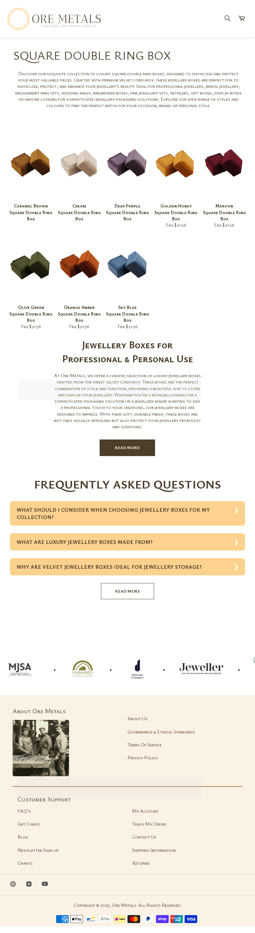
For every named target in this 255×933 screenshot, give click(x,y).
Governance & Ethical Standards (161, 732)
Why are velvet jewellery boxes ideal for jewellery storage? (109, 566)
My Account (145, 811)
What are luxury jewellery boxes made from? (85, 542)
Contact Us (144, 837)
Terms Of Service (145, 744)
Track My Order (149, 824)
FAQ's (24, 811)
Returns (141, 863)
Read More (127, 447)
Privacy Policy (143, 757)
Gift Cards (29, 824)
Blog (23, 837)
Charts (25, 863)
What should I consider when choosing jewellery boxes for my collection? (113, 513)
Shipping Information (154, 850)
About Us (138, 718)
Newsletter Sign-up (38, 850)
